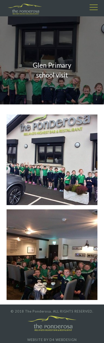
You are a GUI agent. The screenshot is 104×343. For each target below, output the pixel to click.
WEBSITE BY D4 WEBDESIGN (52, 340)
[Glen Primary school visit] (53, 161)
